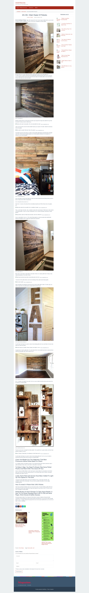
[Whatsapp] (25, 506)
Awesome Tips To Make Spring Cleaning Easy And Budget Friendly (47, 543)
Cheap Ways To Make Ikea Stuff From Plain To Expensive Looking (34, 531)
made (29, 547)
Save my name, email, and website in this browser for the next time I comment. (30, 569)
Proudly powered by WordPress (40, 589)
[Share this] (16, 506)
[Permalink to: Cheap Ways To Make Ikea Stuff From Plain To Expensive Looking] (35, 521)
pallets (31, 547)
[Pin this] (20, 506)
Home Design (21, 547)
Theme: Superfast (50, 589)
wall (33, 547)
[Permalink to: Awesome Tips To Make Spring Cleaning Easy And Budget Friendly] (48, 526)
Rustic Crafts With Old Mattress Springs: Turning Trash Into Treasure (20, 525)
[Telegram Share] (23, 506)
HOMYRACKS (20, 3)
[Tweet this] (18, 506)
